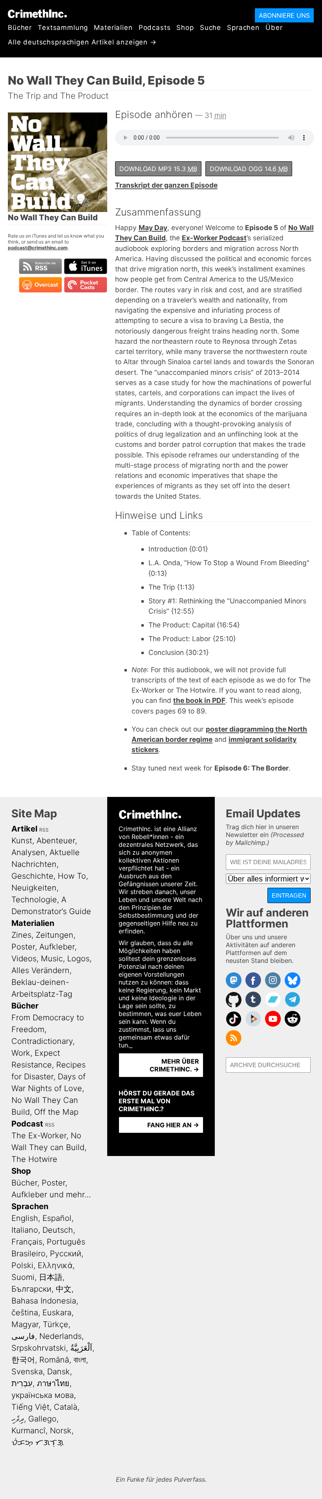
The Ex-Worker (38, 1135)
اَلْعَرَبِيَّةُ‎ (81, 1348)
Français (26, 1241)
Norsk (60, 1430)
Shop (185, 27)
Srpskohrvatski (38, 1348)
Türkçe (55, 1324)
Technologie (34, 899)
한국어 (23, 1359)
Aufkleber (57, 946)
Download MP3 (158, 169)
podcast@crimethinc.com (38, 248)
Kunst (21, 840)
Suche (210, 27)
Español (56, 1218)
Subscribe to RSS (40, 266)
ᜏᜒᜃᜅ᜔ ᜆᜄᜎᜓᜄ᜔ (37, 1442)
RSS (44, 830)
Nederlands (60, 1336)
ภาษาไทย (53, 1383)
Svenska (27, 1371)
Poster (23, 946)
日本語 (50, 1277)
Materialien (113, 27)
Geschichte (32, 876)
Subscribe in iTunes (85, 266)
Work (20, 1053)
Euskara (56, 1312)
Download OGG (249, 169)
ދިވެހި (17, 1418)
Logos (78, 958)
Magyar (24, 1324)
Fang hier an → (173, 1125)
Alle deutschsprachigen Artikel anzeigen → (82, 42)
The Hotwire (34, 1159)
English (24, 1218)
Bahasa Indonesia (43, 1300)
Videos (24, 958)
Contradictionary (42, 1041)
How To (72, 876)
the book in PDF (199, 700)
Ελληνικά (55, 1265)
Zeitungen (54, 935)
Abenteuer (56, 840)
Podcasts (155, 27)
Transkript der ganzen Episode (166, 185)
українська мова (42, 1395)
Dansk (58, 1371)
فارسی (23, 1336)
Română (54, 1359)
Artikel (24, 828)
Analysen (28, 852)
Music (52, 958)
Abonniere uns (284, 15)
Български (31, 1289)
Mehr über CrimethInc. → (174, 1065)
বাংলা (79, 1359)
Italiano (24, 1230)
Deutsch (57, 1230)
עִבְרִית (22, 1383)
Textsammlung (63, 27)
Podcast (27, 1123)
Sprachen (243, 27)
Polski (22, 1265)
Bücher (20, 27)
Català (65, 1407)
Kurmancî (28, 1430)
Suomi (23, 1277)
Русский (65, 1253)
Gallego (42, 1418)
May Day (153, 227)
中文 (63, 1289)
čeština (24, 1312)
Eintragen (289, 895)
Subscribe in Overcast (40, 285)
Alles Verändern (40, 970)
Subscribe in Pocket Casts (85, 285)
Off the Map (56, 1112)
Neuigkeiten (34, 887)
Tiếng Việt (30, 1407)
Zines (21, 935)
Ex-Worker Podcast (214, 238)
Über (273, 27)
